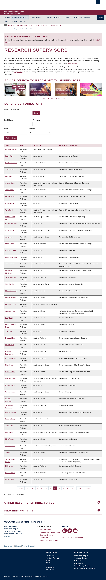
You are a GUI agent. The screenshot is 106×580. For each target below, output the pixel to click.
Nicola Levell (9, 479)
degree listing (18, 72)
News (48, 560)
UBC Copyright (35, 576)
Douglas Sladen (10, 338)
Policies (14, 21)
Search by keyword (12, 109)
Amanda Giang (10, 311)
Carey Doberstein (11, 257)
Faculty (37, 145)
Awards (67, 17)
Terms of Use (24, 576)
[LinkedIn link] (69, 530)
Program (36, 120)
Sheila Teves (9, 244)
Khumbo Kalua (10, 196)
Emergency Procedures (11, 576)
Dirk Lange (9, 466)
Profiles (24, 546)
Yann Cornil (9, 210)
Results (32, 129)
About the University (52, 558)
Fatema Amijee (10, 385)
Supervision (78, 17)
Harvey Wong (10, 419)
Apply (101, 17)
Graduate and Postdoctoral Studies (53, 522)
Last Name (8, 120)
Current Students (35, 17)
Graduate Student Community (46, 536)
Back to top (8, 546)
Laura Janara (9, 203)
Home (7, 17)
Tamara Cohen (10, 446)
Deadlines (87, 17)
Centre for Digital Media (82, 566)
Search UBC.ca (51, 569)
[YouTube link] (75, 530)
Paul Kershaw (10, 473)
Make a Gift (50, 567)
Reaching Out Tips (55, 25)
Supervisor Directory (27, 25)
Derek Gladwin (10, 372)
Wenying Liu (9, 284)
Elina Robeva (9, 439)
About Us (22, 21)
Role (6, 129)
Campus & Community (53, 17)
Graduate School (8, 29)
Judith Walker (9, 169)
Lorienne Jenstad (11, 358)
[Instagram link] (64, 530)
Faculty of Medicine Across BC (84, 568)
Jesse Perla (9, 425)
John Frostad (9, 230)
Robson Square (79, 563)
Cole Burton (9, 432)
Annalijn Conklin (10, 304)
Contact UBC (50, 556)
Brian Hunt (8, 176)
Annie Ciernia (9, 190)
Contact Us (8, 536)
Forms (7, 21)
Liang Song (9, 318)
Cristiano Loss (10, 378)
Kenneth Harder (10, 297)
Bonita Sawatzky (11, 163)
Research (31, 546)
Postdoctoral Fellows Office (50, 532)
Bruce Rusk (9, 156)
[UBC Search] (98, 2)
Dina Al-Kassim (10, 412)
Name (8, 145)
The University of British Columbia (9, 5)
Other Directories (41, 25)
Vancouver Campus (81, 556)
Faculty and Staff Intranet (49, 540)
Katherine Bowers (11, 223)
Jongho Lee (9, 237)
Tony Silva (8, 331)
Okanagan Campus (81, 558)
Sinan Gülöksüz (10, 277)
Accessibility (45, 576)
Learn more (72, 63)
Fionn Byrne (9, 365)
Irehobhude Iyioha (11, 149)
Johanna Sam (10, 264)
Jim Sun (8, 452)
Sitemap (18, 546)
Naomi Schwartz (11, 250)
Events (48, 562)
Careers (48, 565)
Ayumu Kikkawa (10, 183)
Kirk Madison (9, 345)
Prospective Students (19, 17)
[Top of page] (6, 25)
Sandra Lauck (10, 392)
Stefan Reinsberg (11, 291)
